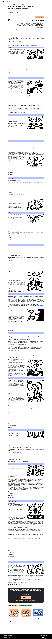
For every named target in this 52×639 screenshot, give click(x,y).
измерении (40, 416)
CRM (11, 39)
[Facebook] (32, 20)
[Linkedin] (36, 20)
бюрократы (17, 219)
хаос (36, 409)
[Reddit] (38, 20)
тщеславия (26, 152)
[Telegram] (43, 20)
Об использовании (7, 637)
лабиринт (14, 56)
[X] (34, 20)
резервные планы (40, 305)
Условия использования (8, 635)
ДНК (15, 98)
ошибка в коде (15, 386)
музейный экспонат (35, 524)
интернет (23, 66)
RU (7, 1)
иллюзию (24, 480)
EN (6, 1)
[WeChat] (41, 20)
